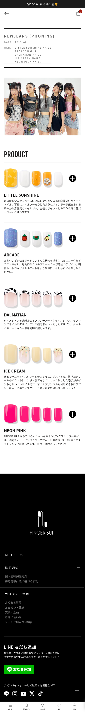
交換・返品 (12, 612)
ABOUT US (14, 555)
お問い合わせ (13, 617)
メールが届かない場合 (19, 622)
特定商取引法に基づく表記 (21, 581)
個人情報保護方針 (16, 576)
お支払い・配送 (14, 607)
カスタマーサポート (20, 594)
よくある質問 (13, 602)
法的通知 (12, 568)
